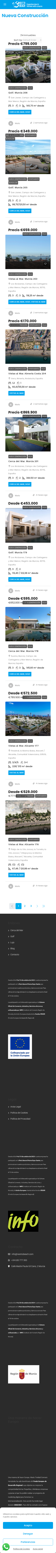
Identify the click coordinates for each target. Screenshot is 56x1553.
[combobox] (32, 40)
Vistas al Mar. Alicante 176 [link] (23, 844)
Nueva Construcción (32, 48)
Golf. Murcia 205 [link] (17, 187)
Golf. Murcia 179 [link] (17, 552)
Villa (44, 48)
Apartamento (33, 179)
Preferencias (28, 1542)
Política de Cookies (21, 1549)
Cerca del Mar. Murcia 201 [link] (23, 461)
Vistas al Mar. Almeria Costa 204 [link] (27, 373)
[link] (28, 66)
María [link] (17, 123)
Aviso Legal (38, 1549)
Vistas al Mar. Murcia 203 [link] (22, 278)
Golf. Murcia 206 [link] (17, 92)
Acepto (28, 1525)
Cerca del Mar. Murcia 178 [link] (23, 651)
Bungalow (10, 139)
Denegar (28, 1533)
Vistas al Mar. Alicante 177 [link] (23, 745)
